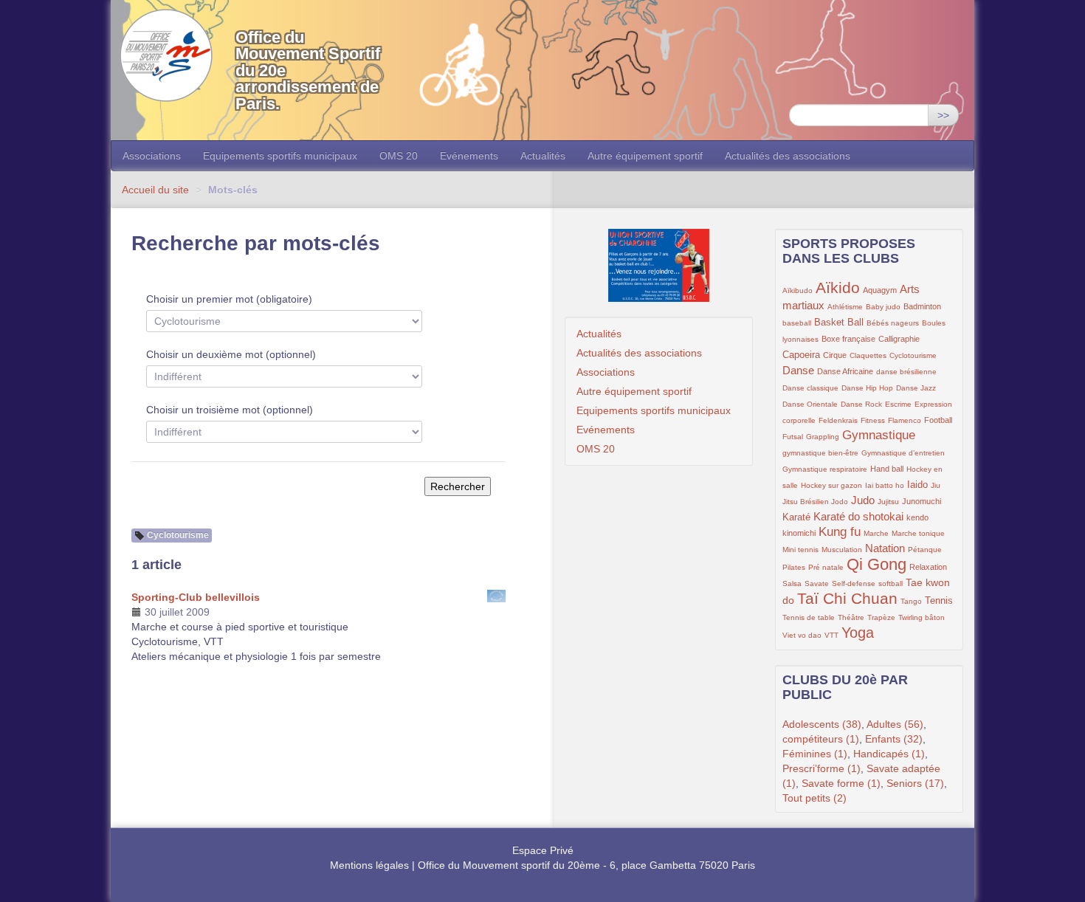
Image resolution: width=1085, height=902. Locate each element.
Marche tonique (918, 533)
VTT (831, 635)
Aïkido (838, 287)
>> (943, 115)
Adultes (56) (895, 724)
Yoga (857, 632)
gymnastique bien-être (820, 453)
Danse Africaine (845, 371)
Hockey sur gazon (831, 485)
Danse (798, 370)
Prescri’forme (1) (821, 768)
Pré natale (826, 567)
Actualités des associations (787, 156)
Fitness (873, 420)
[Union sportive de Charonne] (659, 265)
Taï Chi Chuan (847, 598)
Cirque (835, 355)
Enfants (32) (894, 739)
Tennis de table (808, 617)
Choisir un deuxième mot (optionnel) (231, 354)
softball (890, 583)
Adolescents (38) (821, 724)
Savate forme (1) (841, 783)
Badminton (922, 306)
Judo (863, 500)
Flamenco (904, 420)
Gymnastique (878, 435)
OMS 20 (398, 156)
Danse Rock (861, 404)
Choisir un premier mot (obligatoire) (229, 299)
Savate (817, 583)
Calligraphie (899, 338)
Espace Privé (543, 850)
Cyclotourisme (913, 355)
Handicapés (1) (889, 754)
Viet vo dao (802, 635)
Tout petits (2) (814, 798)
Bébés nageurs (893, 323)
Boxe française (848, 338)
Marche (876, 533)
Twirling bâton (921, 617)
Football (938, 420)
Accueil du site (155, 190)
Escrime (898, 404)
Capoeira (801, 355)
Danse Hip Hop (867, 388)
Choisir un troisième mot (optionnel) (229, 410)
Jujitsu (888, 502)
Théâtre (851, 617)
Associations (152, 156)
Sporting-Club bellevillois (195, 597)
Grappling (822, 437)
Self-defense (853, 583)
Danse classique (810, 388)
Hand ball (886, 468)
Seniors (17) (915, 783)
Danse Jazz (916, 388)
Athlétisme (845, 307)
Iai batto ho (884, 485)
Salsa (792, 583)
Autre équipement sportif (645, 156)
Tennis (939, 601)
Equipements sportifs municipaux (280, 156)
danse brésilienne (906, 372)
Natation (885, 548)
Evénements (469, 156)
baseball (796, 323)
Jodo (839, 502)
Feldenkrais (838, 420)
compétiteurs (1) (820, 739)
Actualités (542, 156)
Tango (911, 601)
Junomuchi (921, 501)
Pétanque (925, 549)
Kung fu (840, 532)
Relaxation (928, 566)
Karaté (796, 517)
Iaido (917, 485)
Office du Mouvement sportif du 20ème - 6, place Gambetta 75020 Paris (586, 865)
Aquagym (880, 290)
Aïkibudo (797, 290)
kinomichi (799, 533)
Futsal (792, 437)
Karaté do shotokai (858, 516)
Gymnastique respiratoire (824, 469)
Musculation (842, 549)
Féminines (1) (814, 754)
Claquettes (868, 355)
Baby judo (883, 307)
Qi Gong (876, 564)
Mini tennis (800, 549)
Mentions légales (369, 865)
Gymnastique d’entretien (903, 453)
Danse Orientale (810, 404)
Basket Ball (839, 322)
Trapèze (881, 617)
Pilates (793, 567)
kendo (917, 517)
